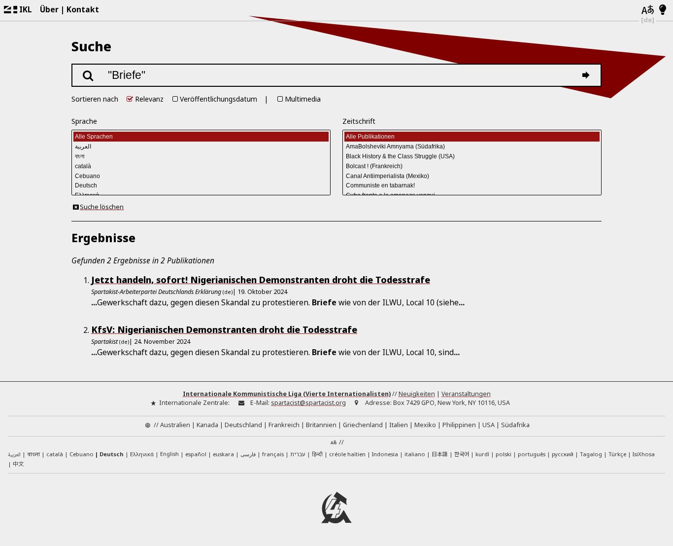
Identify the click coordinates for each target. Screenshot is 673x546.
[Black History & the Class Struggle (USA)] (472, 156)
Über (49, 9)
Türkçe (617, 454)
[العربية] (201, 146)
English (169, 453)
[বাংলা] (201, 156)
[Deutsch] (201, 186)
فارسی (248, 454)
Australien (175, 425)
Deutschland (243, 425)
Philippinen (459, 425)
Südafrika (515, 425)
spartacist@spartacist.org (308, 403)
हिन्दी (317, 454)
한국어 (461, 454)
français (273, 454)
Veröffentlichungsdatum (218, 99)
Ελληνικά (142, 454)
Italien (398, 425)
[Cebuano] (201, 176)
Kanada (207, 425)
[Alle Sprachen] (201, 137)
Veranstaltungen (466, 394)
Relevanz (149, 99)
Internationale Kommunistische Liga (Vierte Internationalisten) (287, 394)
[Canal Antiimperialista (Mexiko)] (472, 176)
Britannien (321, 425)
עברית (297, 454)
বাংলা (33, 455)
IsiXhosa (644, 454)
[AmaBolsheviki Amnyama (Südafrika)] (472, 146)
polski (503, 454)
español (195, 454)
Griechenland (363, 425)
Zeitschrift (358, 121)
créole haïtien (347, 454)
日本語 (440, 454)
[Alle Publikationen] (472, 137)
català (54, 454)
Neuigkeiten (417, 394)
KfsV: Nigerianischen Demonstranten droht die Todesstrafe (224, 329)
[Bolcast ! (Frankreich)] (472, 166)
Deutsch (112, 454)
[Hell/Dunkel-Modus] (663, 10)
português (531, 454)
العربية (14, 455)
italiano (414, 454)
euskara (223, 454)
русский (562, 454)
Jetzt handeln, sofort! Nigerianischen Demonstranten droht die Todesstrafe (260, 280)
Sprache (84, 121)
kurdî (482, 454)
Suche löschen (102, 207)
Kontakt (83, 9)
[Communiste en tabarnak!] (472, 186)
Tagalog (591, 454)
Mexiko (425, 425)
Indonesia (385, 454)
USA (488, 425)
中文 (18, 464)
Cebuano (81, 454)
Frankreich (284, 425)
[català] (201, 166)
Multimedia (303, 99)
